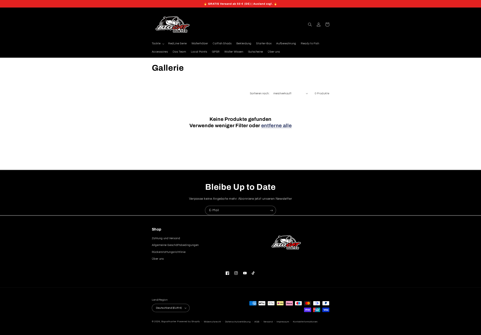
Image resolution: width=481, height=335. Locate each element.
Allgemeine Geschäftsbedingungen (175, 245)
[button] (157, 44)
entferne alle (276, 125)
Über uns (158, 258)
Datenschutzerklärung (238, 322)
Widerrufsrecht (212, 322)
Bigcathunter (169, 322)
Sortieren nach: (259, 93)
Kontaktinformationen (305, 322)
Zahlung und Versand (166, 238)
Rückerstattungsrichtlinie (169, 252)
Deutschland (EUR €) (169, 308)
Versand (268, 322)
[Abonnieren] (271, 210)
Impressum (283, 322)
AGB (256, 322)
